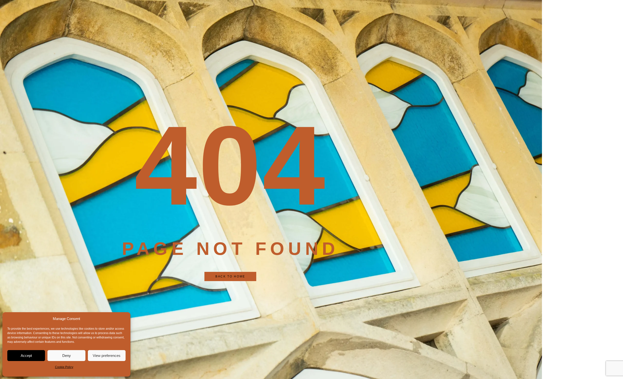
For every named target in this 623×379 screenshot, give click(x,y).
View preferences (106, 355)
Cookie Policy (64, 367)
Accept (26, 355)
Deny (66, 355)
